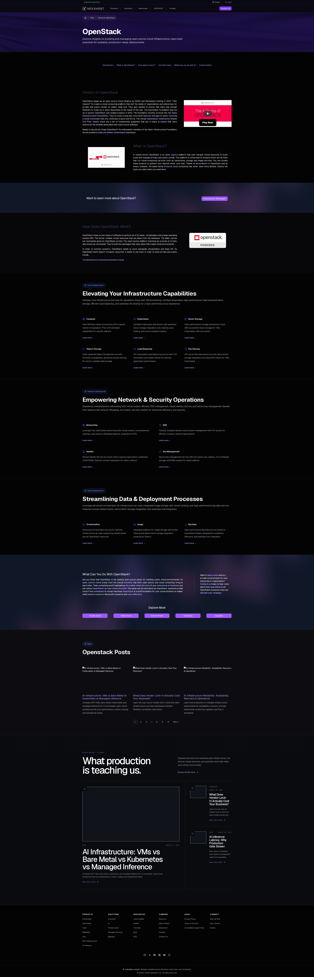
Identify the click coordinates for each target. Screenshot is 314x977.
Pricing (172, 8)
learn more (213, 575)
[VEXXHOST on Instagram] (169, 955)
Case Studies (138, 919)
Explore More (205, 65)
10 (168, 722)
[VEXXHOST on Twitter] (149, 955)
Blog (92, 18)
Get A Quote (215, 923)
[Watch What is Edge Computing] (207, 113)
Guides (136, 923)
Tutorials (136, 928)
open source (171, 154)
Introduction (107, 65)
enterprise (162, 585)
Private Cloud (95, 616)
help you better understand (111, 132)
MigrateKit (86, 932)
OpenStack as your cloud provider (110, 588)
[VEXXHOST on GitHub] (145, 955)
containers (99, 591)
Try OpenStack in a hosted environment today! (104, 260)
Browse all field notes (186, 772)
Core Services (164, 65)
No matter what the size (138, 585)
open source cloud (91, 582)
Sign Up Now (215, 919)
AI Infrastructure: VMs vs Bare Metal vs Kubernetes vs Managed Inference (104, 697)
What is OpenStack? (126, 65)
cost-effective (134, 594)
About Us (162, 919)
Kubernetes (87, 919)
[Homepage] (93, 8)
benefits (128, 582)
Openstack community (158, 118)
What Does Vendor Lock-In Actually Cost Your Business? (156, 697)
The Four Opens (90, 121)
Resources (143, 8)
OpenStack (86, 923)
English (217, 2)
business (174, 585)
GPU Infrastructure (89, 941)
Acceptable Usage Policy (194, 928)
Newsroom (163, 928)
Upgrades (219, 616)
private (154, 157)
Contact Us (225, 8)
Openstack (128, 591)
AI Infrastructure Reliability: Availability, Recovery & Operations (206, 697)
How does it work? (146, 65)
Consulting (187, 616)
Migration (111, 937)
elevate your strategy (210, 593)
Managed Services (115, 932)
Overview (112, 919)
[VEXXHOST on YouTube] (164, 955)
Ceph (84, 928)
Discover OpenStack (106, 18)
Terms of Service (191, 923)
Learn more (88, 338)
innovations (201, 163)
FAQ (135, 937)
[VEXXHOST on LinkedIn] (159, 955)
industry (91, 594)
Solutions (128, 8)
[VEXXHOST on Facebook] (154, 955)
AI (108, 923)
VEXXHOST (158, 8)
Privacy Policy (190, 919)
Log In (229, 2)
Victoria (168, 166)
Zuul (84, 937)
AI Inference (87, 945)
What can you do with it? (185, 65)
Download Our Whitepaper (214, 199)
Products (114, 8)
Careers (162, 932)
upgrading (215, 587)
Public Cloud (126, 616)
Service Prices (157, 616)
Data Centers (164, 923)
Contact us (205, 584)
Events (212, 928)
